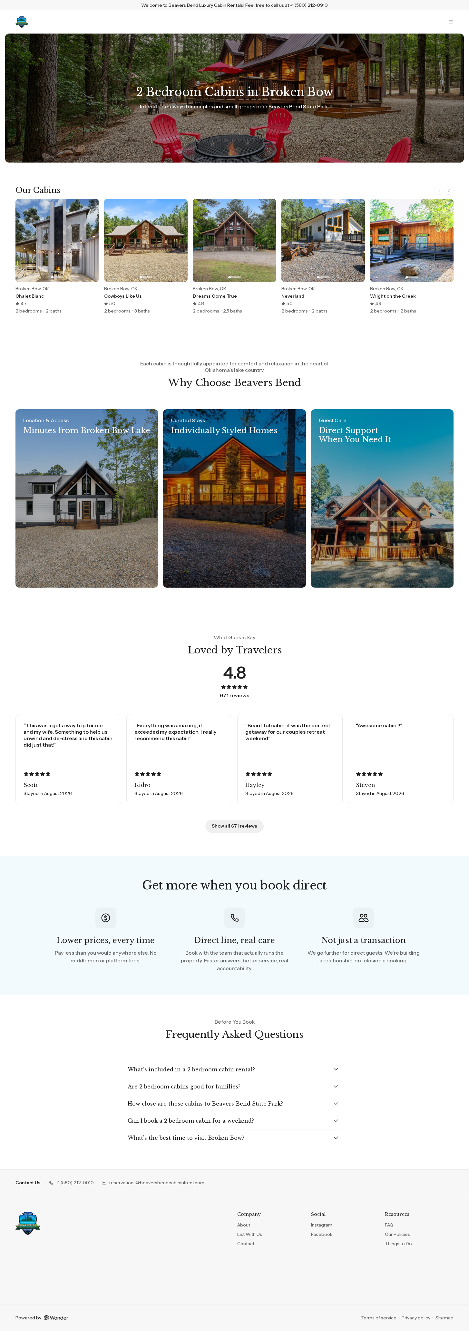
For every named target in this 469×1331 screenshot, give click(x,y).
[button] (71, 1183)
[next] (449, 190)
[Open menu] (451, 21)
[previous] (438, 190)
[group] (234, 256)
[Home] (27, 1223)
